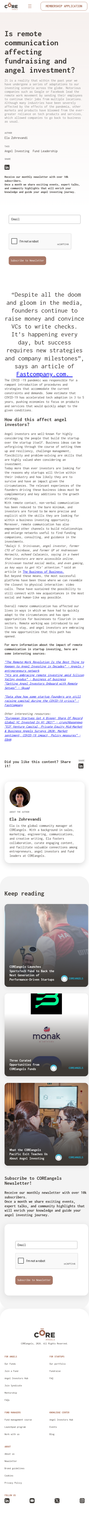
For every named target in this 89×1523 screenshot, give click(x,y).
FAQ (51, 1378)
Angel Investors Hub (16, 1378)
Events (53, 1427)
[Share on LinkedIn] (7, 167)
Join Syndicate (13, 1385)
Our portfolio (57, 1364)
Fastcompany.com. (44, 374)
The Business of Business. (43, 571)
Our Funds (10, 1364)
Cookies (9, 1475)
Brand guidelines (14, 1468)
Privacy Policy (13, 1483)
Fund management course (18, 1419)
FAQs (7, 1400)
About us (9, 1454)
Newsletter (11, 1461)
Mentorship (11, 1393)
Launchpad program (15, 1427)
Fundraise (55, 1371)
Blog (51, 1434)
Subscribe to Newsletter (27, 260)
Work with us (12, 1434)
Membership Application (64, 6)
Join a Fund (11, 1371)
